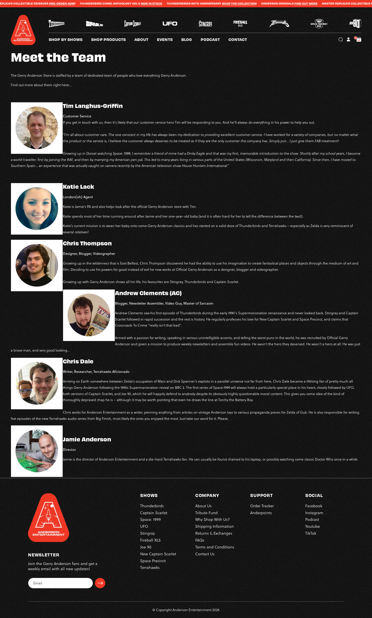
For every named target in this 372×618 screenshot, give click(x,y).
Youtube (312, 526)
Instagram (314, 512)
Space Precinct (153, 561)
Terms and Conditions (214, 547)
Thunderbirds (152, 506)
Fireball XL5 (150, 540)
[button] (145, 39)
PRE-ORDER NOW (35, 3)
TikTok (310, 533)
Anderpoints (261, 512)
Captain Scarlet (153, 512)
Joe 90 (145, 547)
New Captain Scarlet (158, 554)
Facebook (313, 506)
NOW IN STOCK (124, 3)
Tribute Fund (206, 512)
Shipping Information (214, 526)
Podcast (312, 519)
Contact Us (205, 554)
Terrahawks (150, 567)
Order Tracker (262, 506)
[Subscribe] (100, 583)
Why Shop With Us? (212, 519)
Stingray (147, 533)
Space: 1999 (150, 519)
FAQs (199, 540)
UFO (144, 526)
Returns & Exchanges (213, 533)
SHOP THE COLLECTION (212, 3)
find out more (278, 3)
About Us (203, 506)
